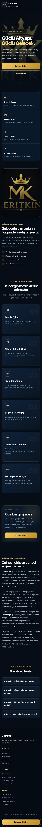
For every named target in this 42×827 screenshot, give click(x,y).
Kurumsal (5, 804)
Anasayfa (5, 753)
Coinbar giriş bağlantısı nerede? (21, 681)
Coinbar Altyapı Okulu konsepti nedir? (19, 703)
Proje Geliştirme (7, 780)
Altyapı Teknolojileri (8, 777)
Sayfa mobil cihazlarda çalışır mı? (21, 714)
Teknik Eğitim (6, 774)
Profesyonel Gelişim (9, 784)
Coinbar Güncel (7, 798)
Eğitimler (5, 760)
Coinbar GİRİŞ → (21, 822)
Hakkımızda (21, 73)
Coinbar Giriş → (21, 66)
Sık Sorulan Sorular (8, 801)
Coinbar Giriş (6, 763)
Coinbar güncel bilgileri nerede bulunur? (19, 691)
